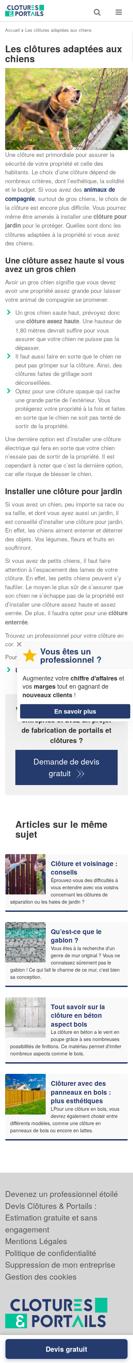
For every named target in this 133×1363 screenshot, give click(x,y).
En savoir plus (75, 711)
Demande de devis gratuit (66, 767)
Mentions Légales (36, 1240)
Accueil (12, 30)
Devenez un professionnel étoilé (61, 1193)
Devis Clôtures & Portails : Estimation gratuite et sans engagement (51, 1217)
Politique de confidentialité (50, 1252)
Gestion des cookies (41, 1276)
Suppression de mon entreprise (60, 1264)
